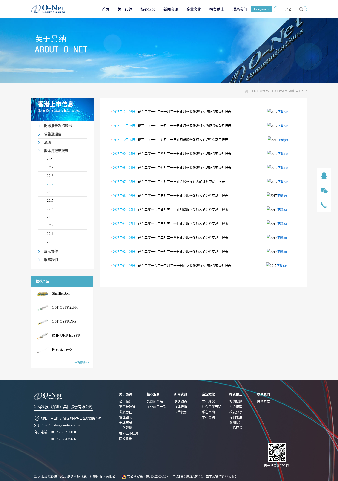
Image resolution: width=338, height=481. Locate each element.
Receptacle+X (62, 349)
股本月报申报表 (288, 91)
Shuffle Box (61, 293)
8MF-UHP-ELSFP (66, 335)
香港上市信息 (268, 91)
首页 (105, 9)
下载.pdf (283, 111)
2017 (304, 91)
